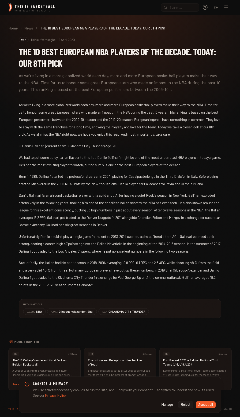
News (28, 28)
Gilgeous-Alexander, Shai (72, 311)
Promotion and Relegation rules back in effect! (115, 362)
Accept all (205, 404)
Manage (167, 404)
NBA (34, 311)
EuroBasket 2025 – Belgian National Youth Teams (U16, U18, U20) (191, 362)
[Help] (205, 7)
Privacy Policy (56, 395)
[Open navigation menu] (226, 7)
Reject (186, 404)
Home (13, 28)
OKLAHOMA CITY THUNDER (124, 311)
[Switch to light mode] (216, 7)
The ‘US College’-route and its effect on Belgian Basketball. (39, 362)
